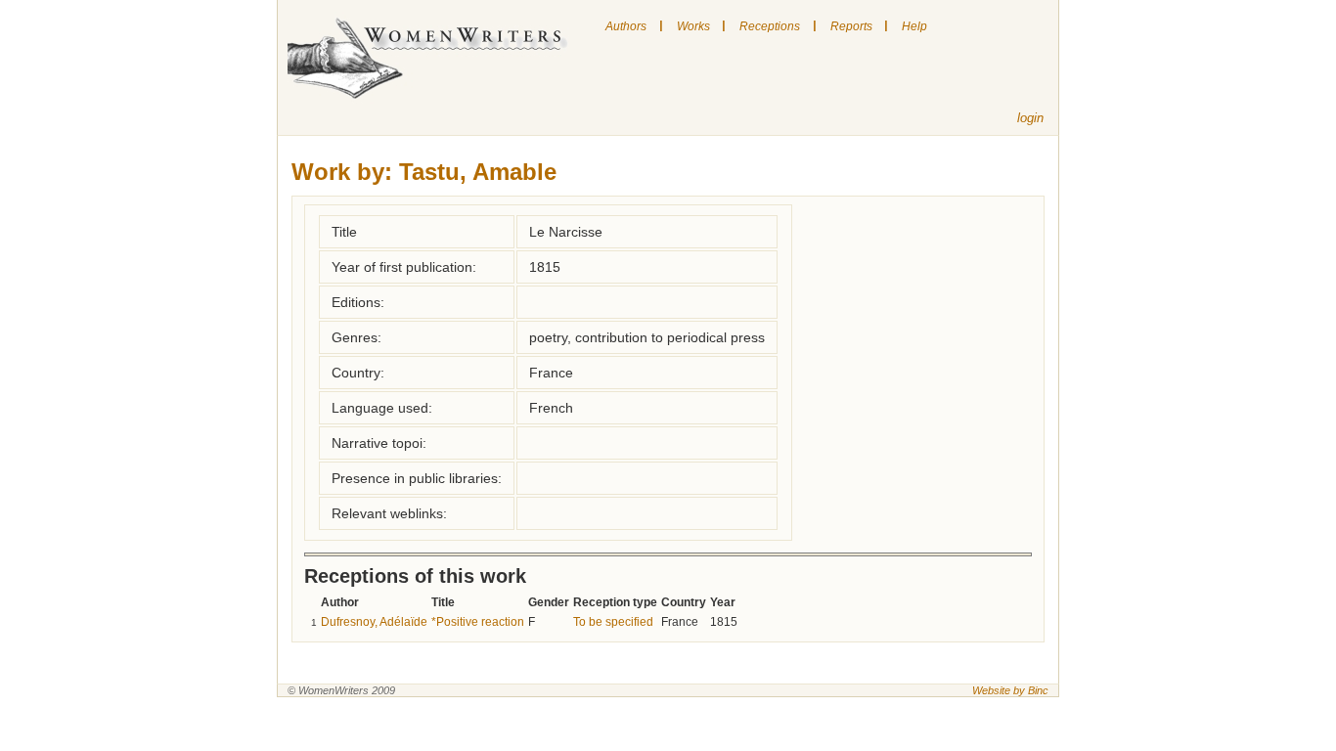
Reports (851, 26)
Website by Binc (1010, 690)
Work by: (341, 171)
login (1030, 117)
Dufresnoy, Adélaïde (374, 622)
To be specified (613, 622)
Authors (625, 26)
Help (914, 26)
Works (693, 26)
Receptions (769, 26)
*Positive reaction (477, 622)
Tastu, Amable (478, 171)
